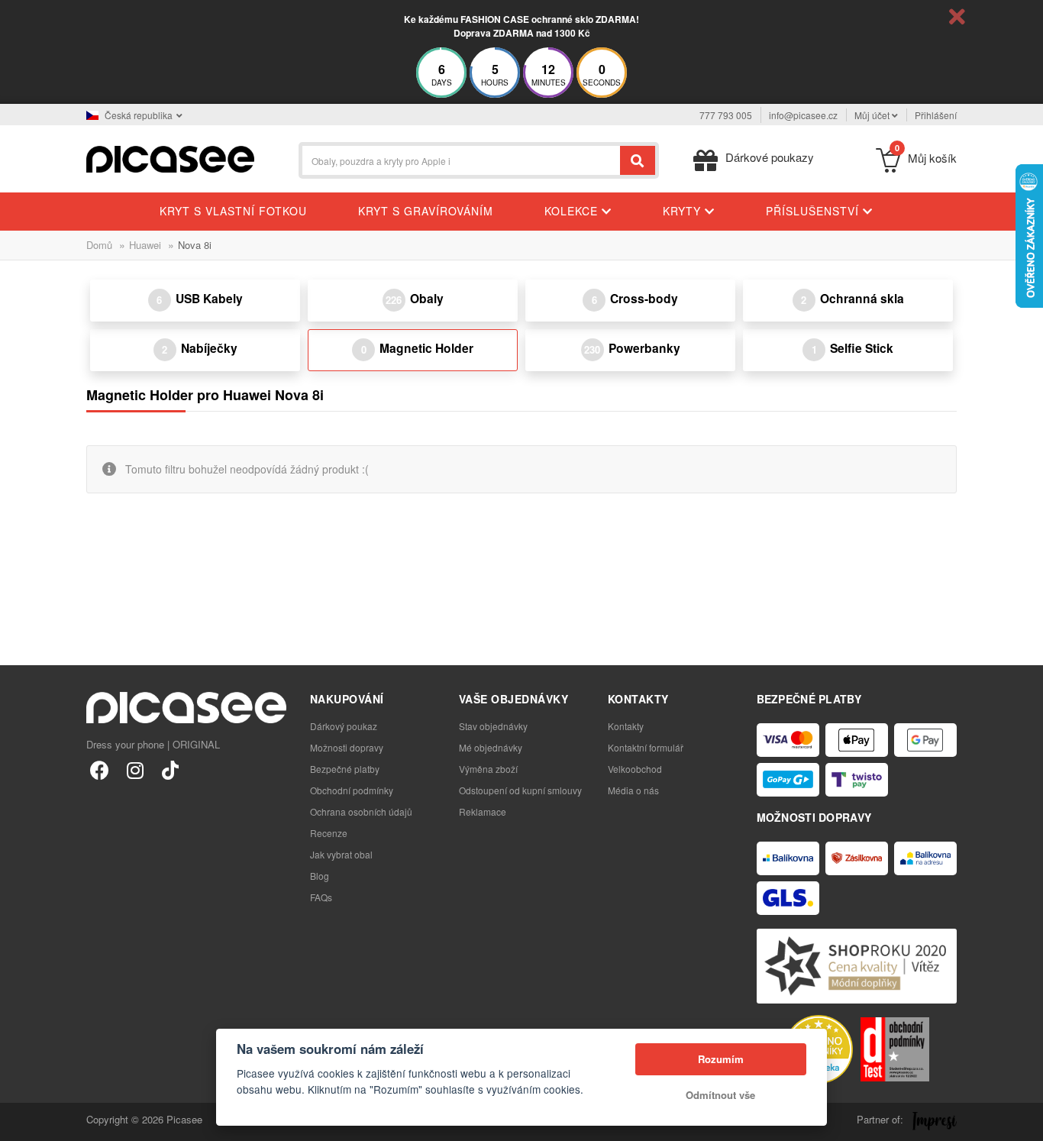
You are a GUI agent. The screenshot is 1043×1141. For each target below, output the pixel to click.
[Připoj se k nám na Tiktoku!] (169, 769)
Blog (319, 875)
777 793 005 (725, 114)
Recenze (328, 832)
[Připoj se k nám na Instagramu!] (134, 769)
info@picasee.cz (803, 114)
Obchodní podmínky (351, 790)
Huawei (145, 245)
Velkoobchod (635, 768)
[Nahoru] (20, 1121)
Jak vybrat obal (341, 854)
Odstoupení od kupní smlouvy (520, 790)
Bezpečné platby (344, 768)
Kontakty (626, 725)
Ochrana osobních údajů (361, 811)
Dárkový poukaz (343, 725)
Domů (99, 245)
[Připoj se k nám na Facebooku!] (99, 769)
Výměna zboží (488, 768)
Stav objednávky (493, 725)
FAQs (321, 896)
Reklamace (482, 811)
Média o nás (633, 790)
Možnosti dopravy (346, 747)
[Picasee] (170, 157)
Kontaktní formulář (645, 747)
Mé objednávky (490, 747)
